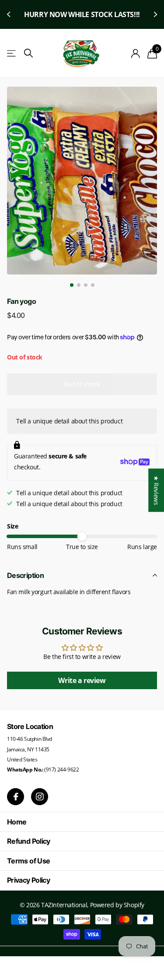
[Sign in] (135, 53)
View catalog (12, 53)
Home (16, 821)
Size (12, 526)
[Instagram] (39, 796)
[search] (28, 53)
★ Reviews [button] (156, 490)
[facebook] (15, 796)
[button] (9, 14)
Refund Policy (28, 841)
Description (25, 575)
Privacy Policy (28, 880)
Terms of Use (28, 860)
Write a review (81, 680)
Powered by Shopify (117, 905)
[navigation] (71, 285)
